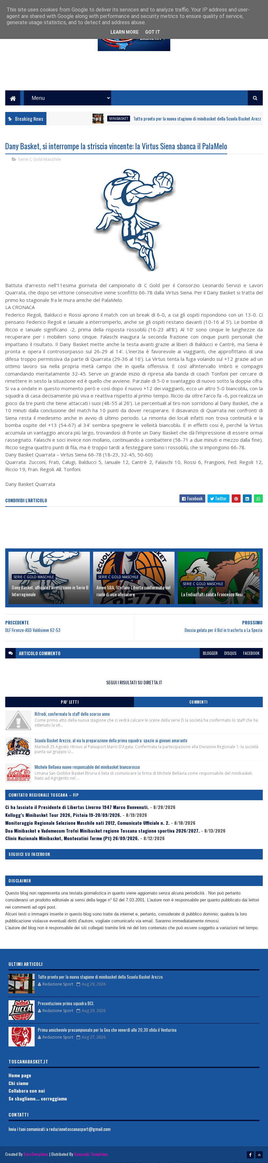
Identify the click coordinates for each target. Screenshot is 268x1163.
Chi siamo (18, 1083)
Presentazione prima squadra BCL (66, 1003)
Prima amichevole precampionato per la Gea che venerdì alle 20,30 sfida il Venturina (107, 1029)
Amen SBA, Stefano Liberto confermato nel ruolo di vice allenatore (133, 591)
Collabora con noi (26, 1090)
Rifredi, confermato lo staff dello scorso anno (72, 714)
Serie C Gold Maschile (39, 159)
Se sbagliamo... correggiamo (37, 1098)
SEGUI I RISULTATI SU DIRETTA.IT (134, 682)
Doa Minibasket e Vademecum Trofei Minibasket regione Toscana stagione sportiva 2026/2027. (102, 830)
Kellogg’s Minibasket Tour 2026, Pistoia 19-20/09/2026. (63, 814)
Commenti (198, 702)
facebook (251, 653)
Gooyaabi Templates (91, 1154)
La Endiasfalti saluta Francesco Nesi (212, 594)
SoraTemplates (36, 1154)
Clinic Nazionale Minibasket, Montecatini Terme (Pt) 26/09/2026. (72, 838)
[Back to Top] (259, 1154)
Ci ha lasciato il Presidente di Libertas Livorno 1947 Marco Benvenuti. (77, 806)
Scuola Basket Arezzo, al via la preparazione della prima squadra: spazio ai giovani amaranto (111, 740)
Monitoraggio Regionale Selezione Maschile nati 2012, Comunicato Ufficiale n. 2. (87, 822)
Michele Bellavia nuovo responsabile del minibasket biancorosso (87, 767)
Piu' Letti (69, 702)
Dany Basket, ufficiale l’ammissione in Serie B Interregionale (50, 591)
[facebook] (250, 1154)
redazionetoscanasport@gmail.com (79, 1128)
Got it (152, 32)
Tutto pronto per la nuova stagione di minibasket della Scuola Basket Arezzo (186, 118)
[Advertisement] (134, 75)
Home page (19, 1075)
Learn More (124, 32)
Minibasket (106, 118)
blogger (210, 653)
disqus (230, 653)
